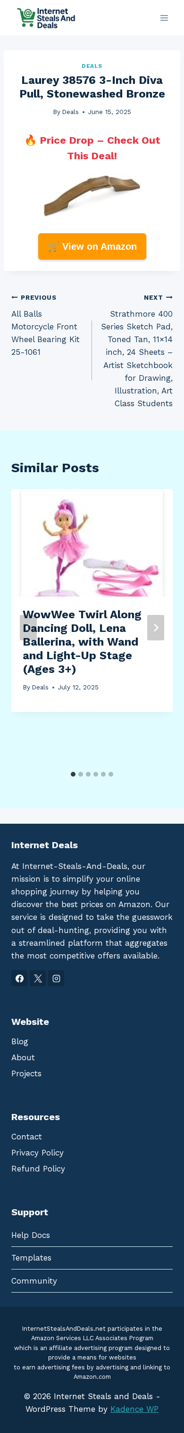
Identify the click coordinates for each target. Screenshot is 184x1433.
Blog (19, 1041)
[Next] (155, 627)
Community (34, 1281)
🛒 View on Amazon (92, 246)
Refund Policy (38, 1168)
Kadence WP (134, 1409)
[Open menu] (164, 17)
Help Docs (30, 1235)
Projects (26, 1073)
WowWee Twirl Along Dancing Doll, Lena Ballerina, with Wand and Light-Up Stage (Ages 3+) (82, 641)
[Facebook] (19, 978)
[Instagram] (56, 978)
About (23, 1057)
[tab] (73, 774)
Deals (92, 66)
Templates (31, 1257)
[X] (38, 978)
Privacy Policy (37, 1152)
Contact (26, 1136)
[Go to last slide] (28, 627)
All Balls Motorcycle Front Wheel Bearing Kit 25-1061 (45, 325)
